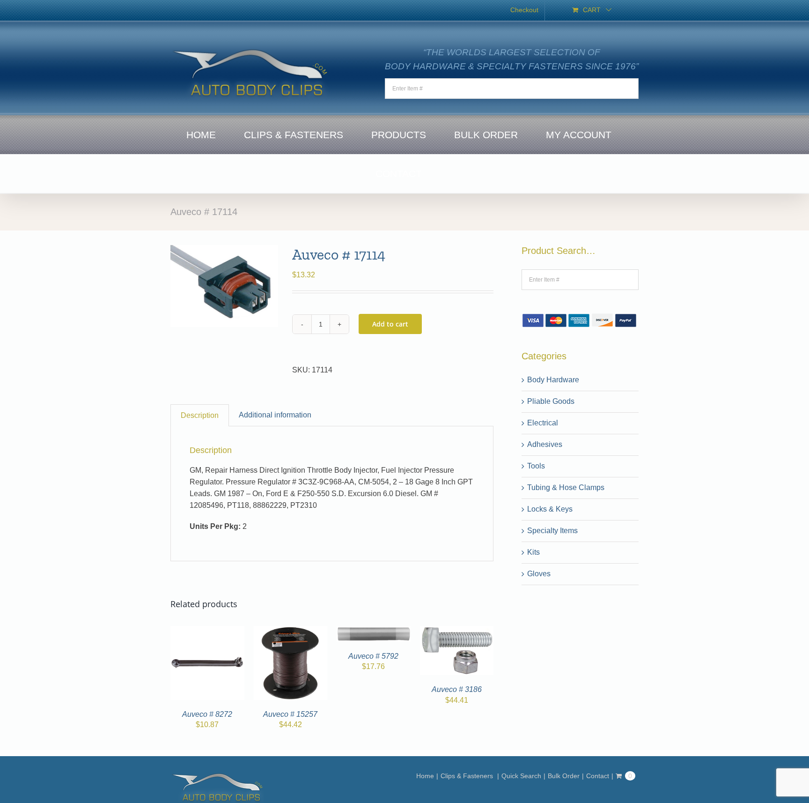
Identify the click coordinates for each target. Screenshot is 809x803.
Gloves (539, 574)
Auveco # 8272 (207, 714)
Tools (536, 466)
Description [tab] (200, 415)
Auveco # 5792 (373, 656)
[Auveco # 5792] (374, 631)
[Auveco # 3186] (457, 631)
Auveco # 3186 (457, 689)
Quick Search (521, 776)
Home (425, 776)
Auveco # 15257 (290, 714)
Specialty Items (552, 531)
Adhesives (544, 444)
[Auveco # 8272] (207, 631)
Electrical (542, 423)
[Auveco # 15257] (291, 631)
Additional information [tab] (275, 415)
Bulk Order (564, 776)
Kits (533, 552)
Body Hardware (553, 380)
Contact (597, 776)
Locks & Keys (550, 509)
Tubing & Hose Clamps (565, 487)
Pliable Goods (550, 401)
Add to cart (390, 324)
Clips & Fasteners (468, 776)
